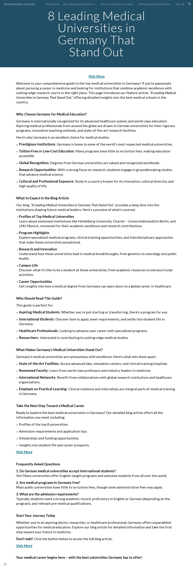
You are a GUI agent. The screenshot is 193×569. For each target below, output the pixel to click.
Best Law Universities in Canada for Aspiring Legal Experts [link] (118, 4)
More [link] (179, 4)
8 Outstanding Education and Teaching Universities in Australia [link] (155, 4)
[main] (96, 33)
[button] (189, 4)
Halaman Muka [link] (52, 4)
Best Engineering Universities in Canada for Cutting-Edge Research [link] (80, 4)
